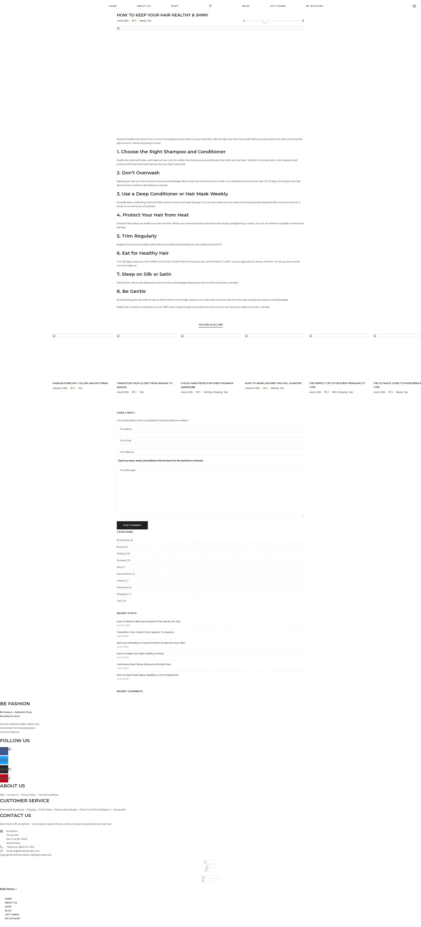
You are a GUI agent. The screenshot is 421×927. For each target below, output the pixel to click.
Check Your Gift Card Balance (95, 809)
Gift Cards (278, 6)
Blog (246, 6)
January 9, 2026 (252, 388)
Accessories (123, 540)
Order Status (45, 809)
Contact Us (12, 794)
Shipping (31, 809)
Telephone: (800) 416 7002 (20, 847)
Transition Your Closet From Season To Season (145, 632)
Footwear (122, 560)
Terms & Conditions (48, 794)
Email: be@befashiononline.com (23, 851)
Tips (149, 20)
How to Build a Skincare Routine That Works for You (148, 621)
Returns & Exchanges (66, 809)
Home (113, 6)
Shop (174, 6)
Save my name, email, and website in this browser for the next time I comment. (161, 460)
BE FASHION (15, 703)
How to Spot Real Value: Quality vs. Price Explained (147, 674)
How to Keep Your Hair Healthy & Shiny (140, 653)
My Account (315, 6)
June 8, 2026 (123, 20)
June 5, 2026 (379, 392)
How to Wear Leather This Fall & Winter (273, 383)
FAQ (2, 794)
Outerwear (122, 587)
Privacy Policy (28, 794)
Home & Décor (124, 574)
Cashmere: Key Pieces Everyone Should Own (144, 664)
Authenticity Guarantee (12, 809)
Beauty (143, 20)
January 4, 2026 (60, 388)
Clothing (208, 392)
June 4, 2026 (187, 392)
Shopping (217, 392)
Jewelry (121, 580)
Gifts (334, 392)
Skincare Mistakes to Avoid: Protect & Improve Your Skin (151, 642)
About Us (144, 6)
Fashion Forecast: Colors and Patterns (80, 383)
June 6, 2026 (315, 392)
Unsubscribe (119, 809)
